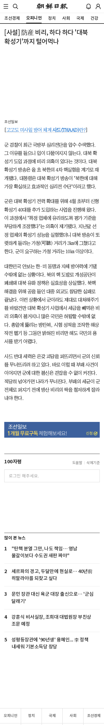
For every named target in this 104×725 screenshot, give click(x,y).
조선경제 (94, 715)
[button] (6, 6)
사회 (73, 715)
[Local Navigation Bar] (6, 6)
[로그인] (98, 6)
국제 (52, 715)
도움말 (77, 462)
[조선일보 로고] (52, 6)
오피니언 (10, 715)
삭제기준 (93, 462)
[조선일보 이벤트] (52, 430)
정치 (31, 715)
